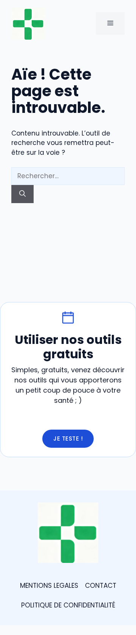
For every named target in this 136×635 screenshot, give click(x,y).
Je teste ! (68, 438)
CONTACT (100, 585)
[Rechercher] (22, 194)
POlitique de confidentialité (68, 605)
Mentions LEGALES (49, 585)
